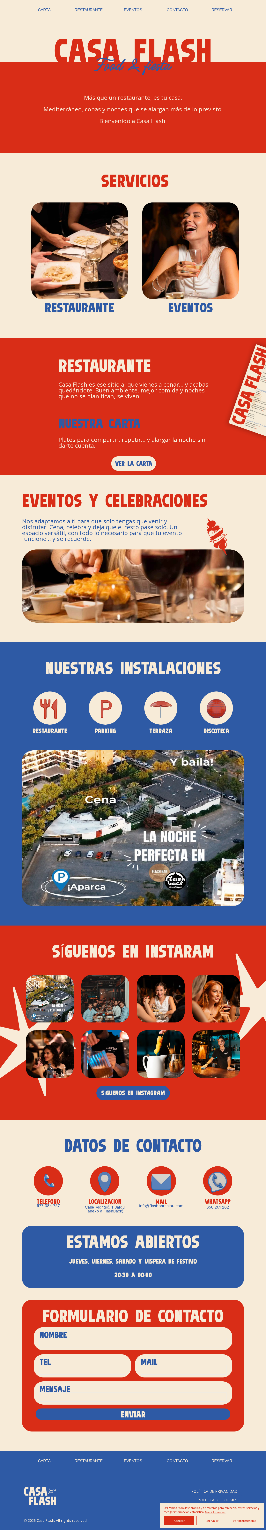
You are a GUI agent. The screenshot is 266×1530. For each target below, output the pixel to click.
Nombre (56, 1335)
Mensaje (55, 1389)
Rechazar (211, 1521)
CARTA (44, 10)
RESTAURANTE (89, 10)
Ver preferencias (244, 1521)
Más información (215, 1512)
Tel (48, 1362)
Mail (152, 1362)
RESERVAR (221, 10)
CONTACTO (177, 10)
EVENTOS (133, 10)
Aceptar (179, 1521)
